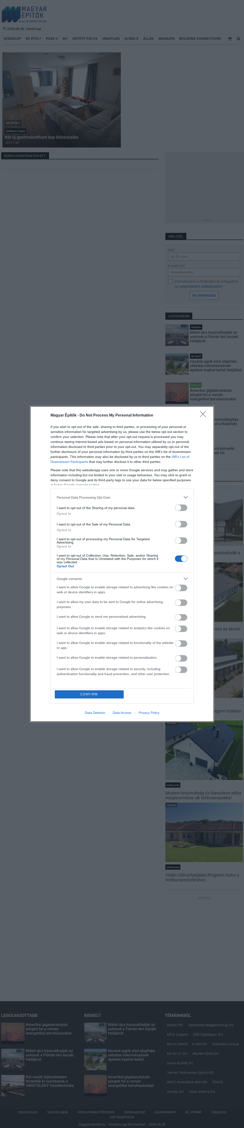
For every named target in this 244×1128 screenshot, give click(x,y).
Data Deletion (95, 713)
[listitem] (122, 497)
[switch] (181, 508)
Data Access (122, 713)
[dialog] (122, 564)
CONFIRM (89, 694)
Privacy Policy (149, 713)
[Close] (204, 415)
